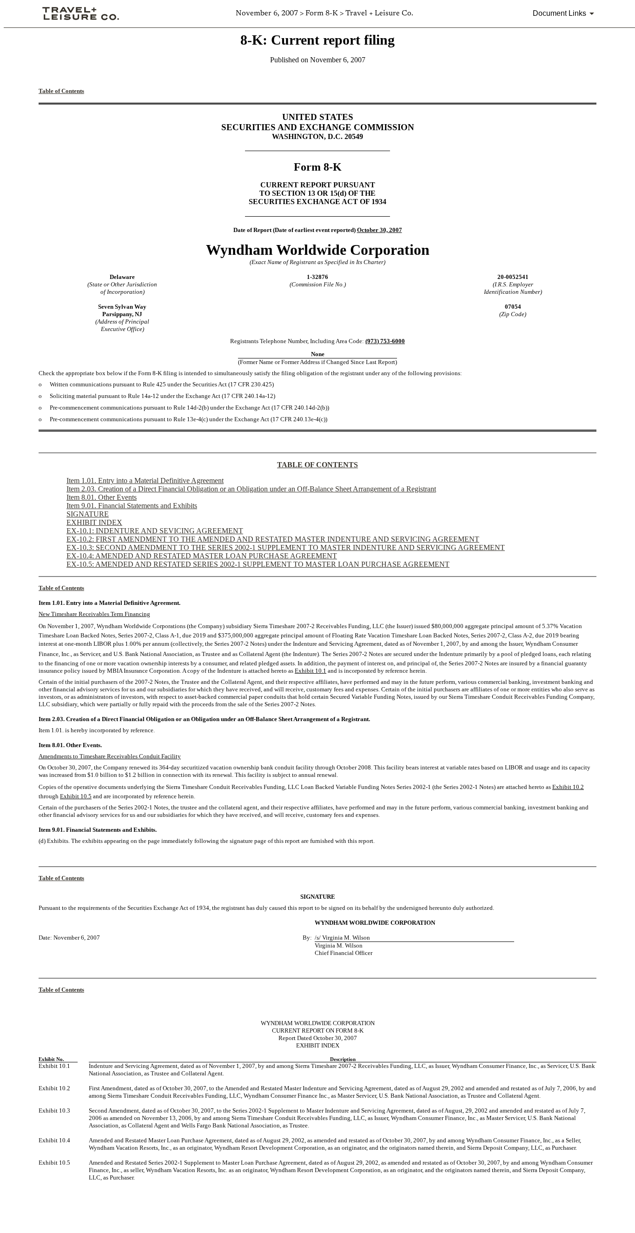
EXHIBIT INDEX (94, 522)
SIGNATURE (87, 514)
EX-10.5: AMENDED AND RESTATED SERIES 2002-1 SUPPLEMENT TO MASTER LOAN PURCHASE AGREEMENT (258, 564)
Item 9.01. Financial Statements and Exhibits (131, 506)
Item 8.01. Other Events (101, 497)
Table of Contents (61, 90)
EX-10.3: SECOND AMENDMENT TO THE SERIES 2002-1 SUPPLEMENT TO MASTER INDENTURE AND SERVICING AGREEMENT (285, 547)
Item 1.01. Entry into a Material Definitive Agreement (145, 480)
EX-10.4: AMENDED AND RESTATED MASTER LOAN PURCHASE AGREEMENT (201, 556)
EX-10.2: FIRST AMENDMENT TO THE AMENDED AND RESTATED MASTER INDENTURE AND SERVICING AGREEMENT (272, 539)
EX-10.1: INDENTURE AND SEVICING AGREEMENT (154, 531)
